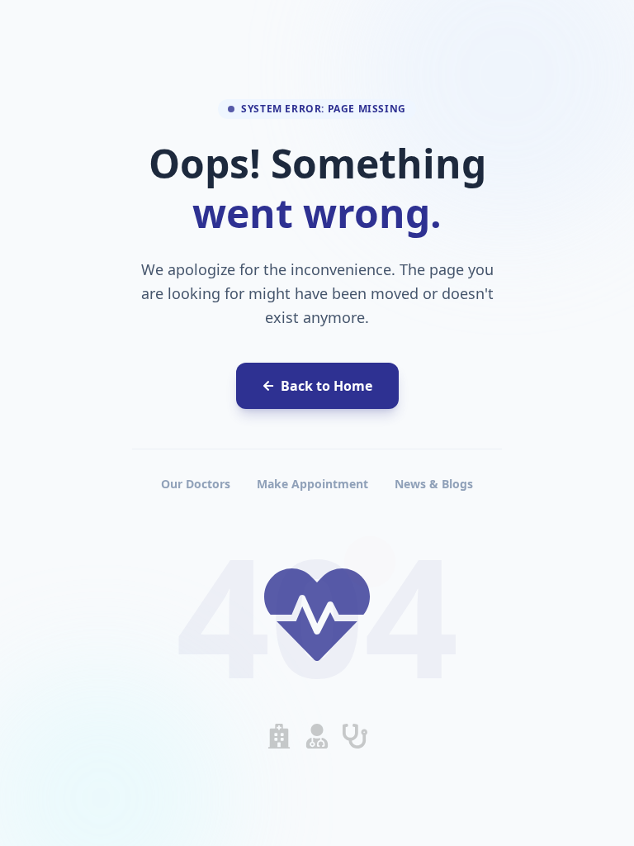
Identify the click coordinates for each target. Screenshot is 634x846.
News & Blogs (434, 484)
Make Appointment (312, 484)
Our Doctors (195, 484)
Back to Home (326, 386)
